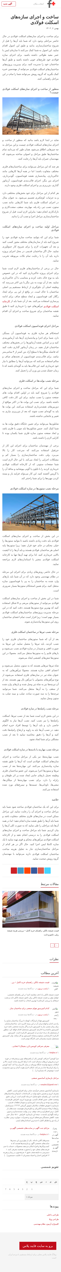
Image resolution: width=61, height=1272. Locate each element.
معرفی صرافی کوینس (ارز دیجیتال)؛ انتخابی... (30, 1046)
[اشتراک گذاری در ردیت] (27, 870)
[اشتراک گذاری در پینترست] (14, 870)
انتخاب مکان (38, 4)
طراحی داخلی (53, 1214)
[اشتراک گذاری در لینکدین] (21, 870)
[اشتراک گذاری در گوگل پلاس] (41, 870)
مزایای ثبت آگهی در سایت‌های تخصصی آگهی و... (29, 1128)
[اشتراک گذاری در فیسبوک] (34, 870)
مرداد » (29, 1197)
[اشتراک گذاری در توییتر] (47, 870)
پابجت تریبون (43, 989)
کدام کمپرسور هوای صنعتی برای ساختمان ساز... (29, 1008)
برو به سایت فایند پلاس (38, 1246)
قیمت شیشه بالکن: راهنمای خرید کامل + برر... (29, 982)
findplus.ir (53, 1052)
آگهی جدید (8, 4)
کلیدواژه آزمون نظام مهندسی (46, 1224)
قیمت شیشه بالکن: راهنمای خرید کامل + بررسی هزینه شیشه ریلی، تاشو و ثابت (33, 932)
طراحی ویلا (54, 1219)
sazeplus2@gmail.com (49, 1084)
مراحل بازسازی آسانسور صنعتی (45, 1078)
